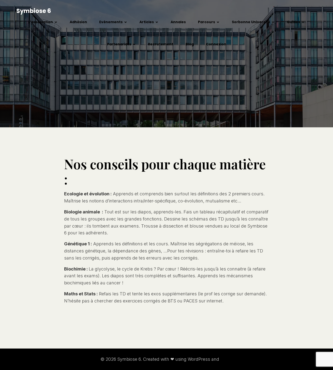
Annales (178, 22)
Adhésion (78, 22)
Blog (190, 44)
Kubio (226, 359)
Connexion (216, 44)
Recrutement (160, 44)
